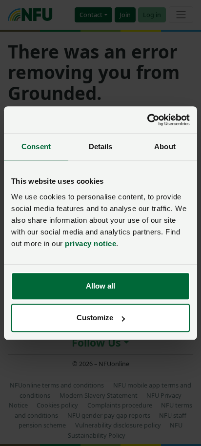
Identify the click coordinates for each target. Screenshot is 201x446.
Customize (95, 317)
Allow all (100, 286)
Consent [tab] (36, 146)
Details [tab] (101, 146)
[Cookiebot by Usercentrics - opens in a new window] (147, 120)
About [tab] (165, 146)
